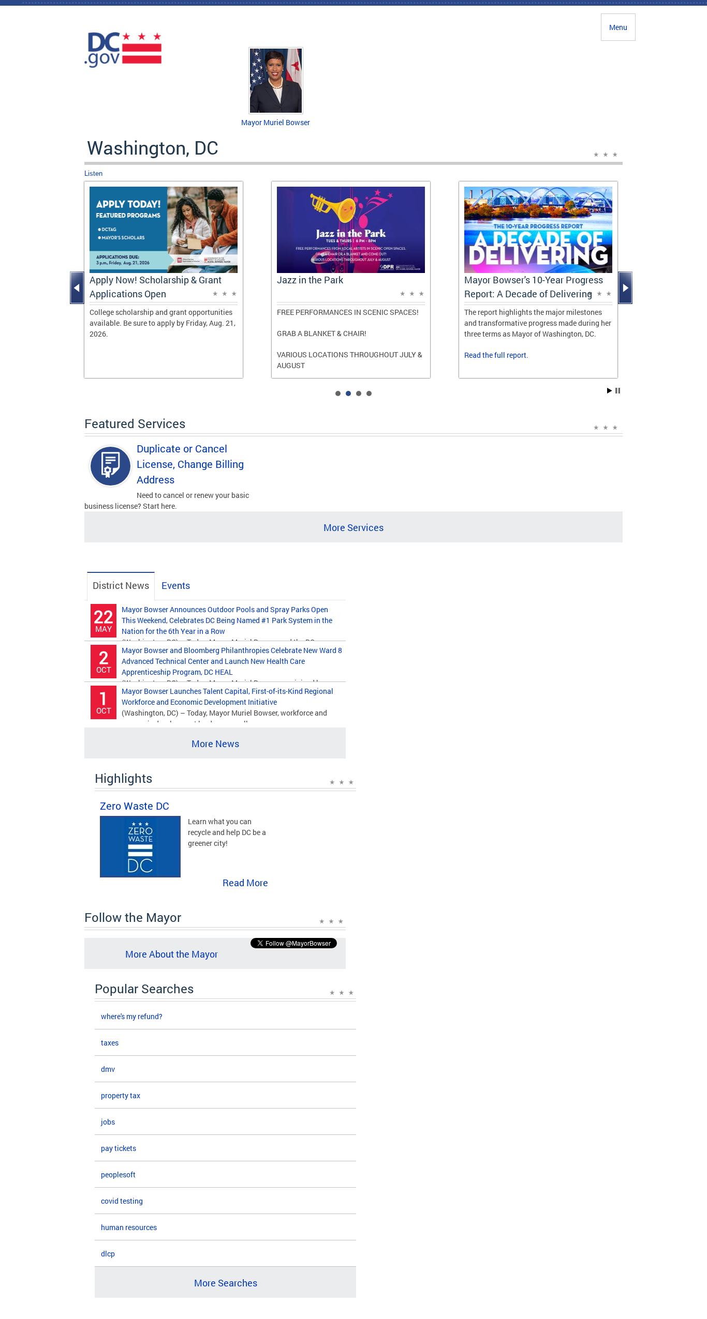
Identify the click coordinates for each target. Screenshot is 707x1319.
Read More (245, 882)
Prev (78, 287)
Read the (479, 355)
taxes (110, 1043)
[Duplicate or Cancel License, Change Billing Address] (111, 475)
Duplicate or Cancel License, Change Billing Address (190, 464)
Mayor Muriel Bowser (275, 122)
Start (609, 390)
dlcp (108, 1254)
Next (626, 287)
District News (121, 585)
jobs (108, 1122)
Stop (617, 390)
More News (215, 743)
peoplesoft (118, 1174)
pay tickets (118, 1148)
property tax (120, 1095)
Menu (618, 27)
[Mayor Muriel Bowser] (275, 111)
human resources (129, 1227)
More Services (353, 527)
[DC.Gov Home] (123, 66)
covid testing (122, 1201)
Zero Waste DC (134, 805)
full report (510, 355)
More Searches (225, 1283)
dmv (108, 1069)
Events (175, 585)
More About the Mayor (171, 954)
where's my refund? (132, 1016)
